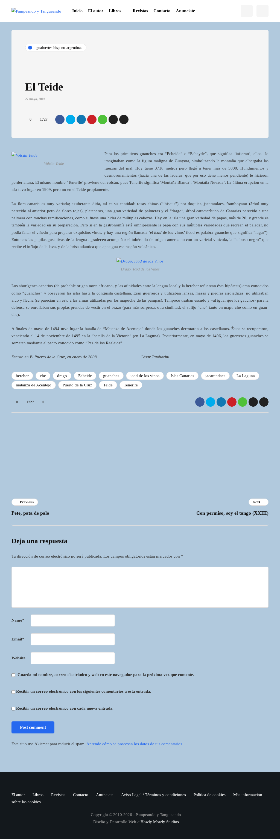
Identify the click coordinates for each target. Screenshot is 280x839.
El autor (95, 10)
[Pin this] (92, 119)
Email (17, 639)
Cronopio (91, 438)
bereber (22, 376)
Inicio (77, 10)
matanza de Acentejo (33, 385)
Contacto (161, 10)
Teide (108, 385)
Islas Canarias (182, 376)
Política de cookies (210, 795)
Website (18, 658)
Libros (115, 10)
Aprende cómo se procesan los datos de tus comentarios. (134, 744)
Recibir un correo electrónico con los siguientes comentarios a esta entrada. (83, 691)
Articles (90, 465)
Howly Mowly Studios (160, 822)
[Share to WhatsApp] (102, 119)
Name (17, 620)
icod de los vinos (144, 376)
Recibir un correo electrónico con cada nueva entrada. (64, 708)
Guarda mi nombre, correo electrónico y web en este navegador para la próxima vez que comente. (106, 674)
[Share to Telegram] (113, 119)
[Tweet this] (70, 119)
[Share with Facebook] (60, 119)
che (43, 376)
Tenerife (131, 385)
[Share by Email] (124, 119)
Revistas (140, 10)
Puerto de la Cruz (77, 385)
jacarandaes (215, 376)
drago (62, 376)
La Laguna (246, 376)
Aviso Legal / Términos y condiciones (153, 795)
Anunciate (185, 10)
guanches (111, 376)
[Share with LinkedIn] (81, 119)
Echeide (85, 376)
